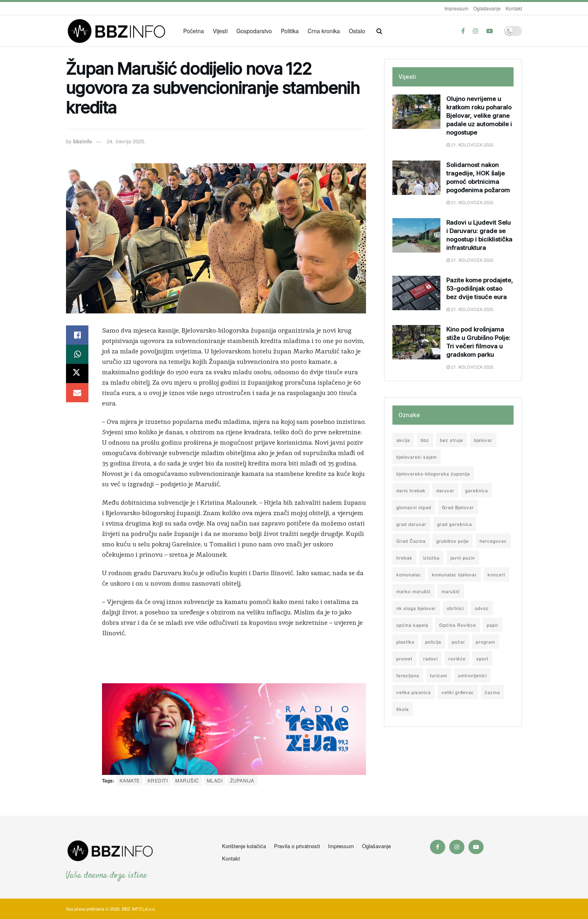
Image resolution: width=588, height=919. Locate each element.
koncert (496, 574)
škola (402, 709)
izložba (431, 557)
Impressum (456, 8)
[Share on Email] (77, 392)
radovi (430, 658)
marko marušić (413, 591)
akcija (403, 440)
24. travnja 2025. (126, 141)
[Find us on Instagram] (475, 30)
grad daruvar (411, 524)
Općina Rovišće (457, 625)
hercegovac (493, 541)
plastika (405, 641)
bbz (425, 440)
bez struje (451, 440)
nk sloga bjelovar (416, 608)
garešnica (476, 490)
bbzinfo (82, 141)
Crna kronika (324, 31)
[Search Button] (379, 30)
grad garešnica (454, 524)
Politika (290, 31)
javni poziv (462, 557)
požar (458, 641)
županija (242, 780)
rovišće (457, 658)
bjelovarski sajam (416, 456)
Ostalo (357, 31)
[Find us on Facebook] (463, 30)
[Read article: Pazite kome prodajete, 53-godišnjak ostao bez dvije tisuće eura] (416, 293)
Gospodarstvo (254, 31)
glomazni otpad (413, 507)
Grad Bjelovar (458, 507)
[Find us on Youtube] (489, 30)
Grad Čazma (411, 541)
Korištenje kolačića (244, 846)
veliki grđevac (458, 692)
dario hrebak (411, 490)
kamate (130, 780)
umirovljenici (472, 675)
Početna (193, 31)
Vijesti (220, 31)
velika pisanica (413, 692)
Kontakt (514, 8)
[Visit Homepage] (119, 31)
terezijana (407, 675)
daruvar (445, 490)
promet (404, 658)
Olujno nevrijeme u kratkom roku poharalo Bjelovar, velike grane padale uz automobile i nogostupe (479, 115)
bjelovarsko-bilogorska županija (433, 473)
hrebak (404, 557)
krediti (158, 780)
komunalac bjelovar (454, 574)
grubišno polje (452, 541)
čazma (492, 692)
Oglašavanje (487, 8)
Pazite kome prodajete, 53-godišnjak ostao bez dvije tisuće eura (479, 288)
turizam (438, 675)
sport (482, 658)
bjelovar (483, 440)
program (485, 641)
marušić (187, 780)
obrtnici (455, 608)
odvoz (482, 608)
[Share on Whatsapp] (77, 354)
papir (492, 625)
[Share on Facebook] (77, 335)
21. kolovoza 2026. (472, 144)
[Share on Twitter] (77, 373)
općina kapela (412, 625)
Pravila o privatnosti (297, 846)
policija (433, 641)
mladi (214, 780)
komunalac (408, 574)
